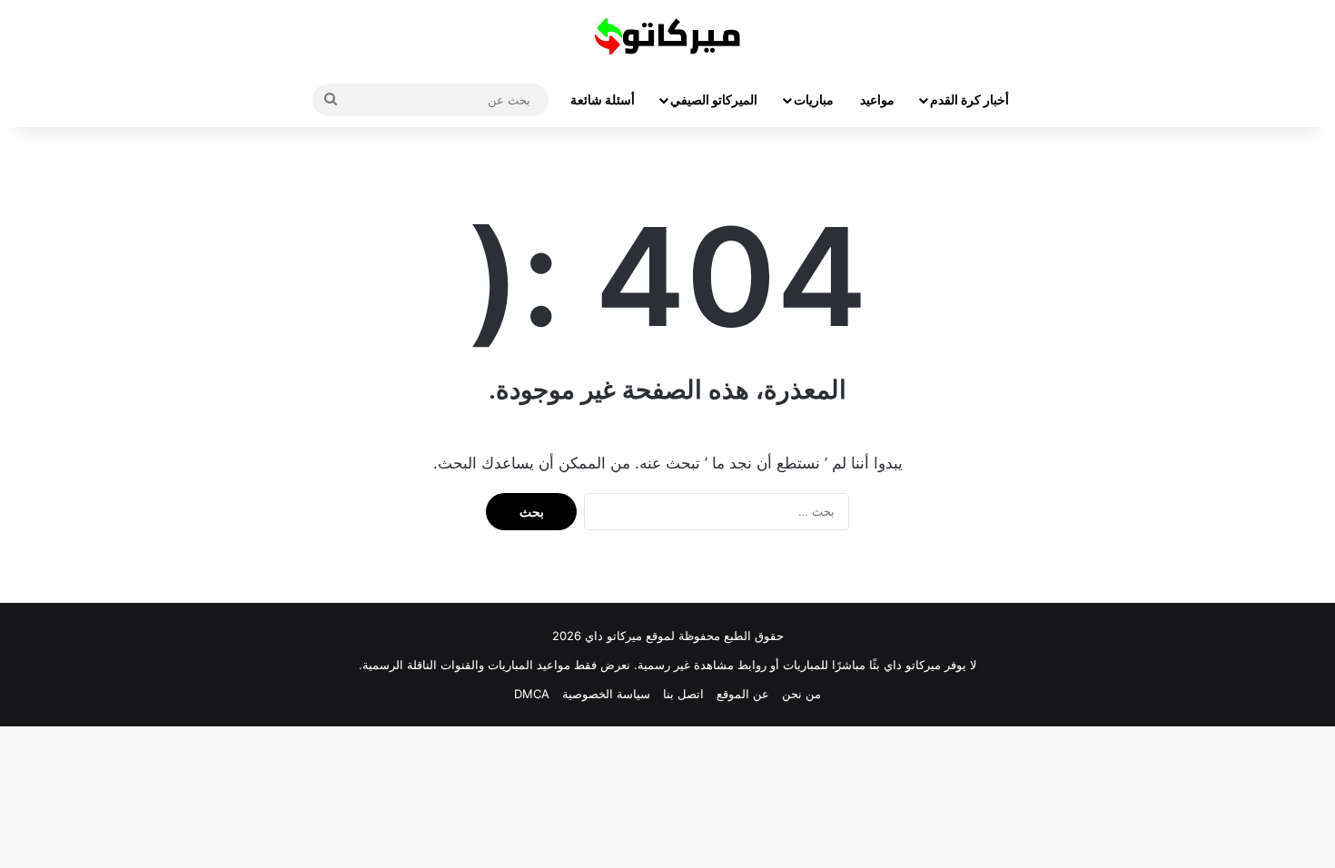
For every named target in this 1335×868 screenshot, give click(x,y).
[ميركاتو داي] (667, 36)
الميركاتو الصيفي (713, 99)
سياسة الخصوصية (606, 693)
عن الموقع (743, 693)
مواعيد (877, 99)
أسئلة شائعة (602, 99)
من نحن (801, 693)
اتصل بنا (683, 693)
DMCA (531, 693)
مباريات (814, 99)
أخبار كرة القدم (969, 99)
